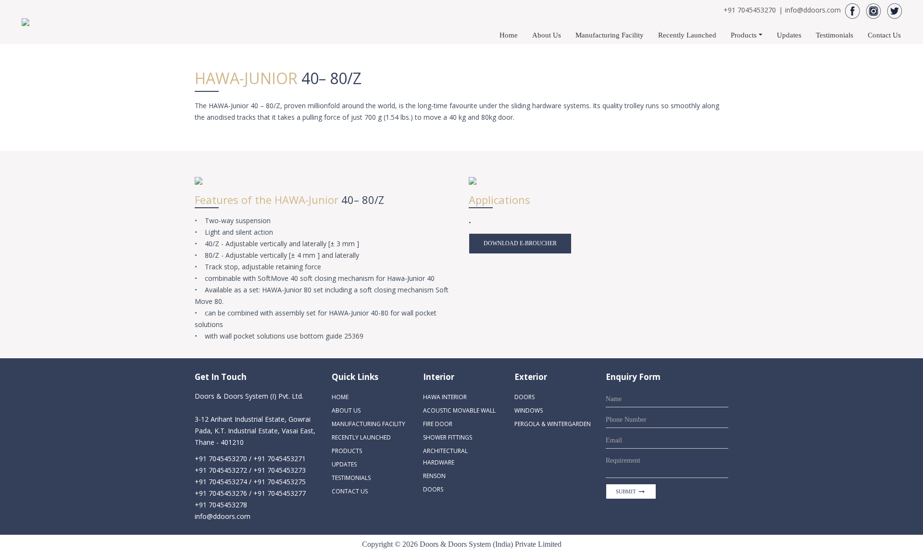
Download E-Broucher (520, 243)
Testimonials (834, 35)
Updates (789, 35)
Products (744, 35)
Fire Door (437, 424)
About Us (546, 35)
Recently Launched (687, 35)
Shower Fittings (447, 437)
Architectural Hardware (445, 456)
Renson (434, 476)
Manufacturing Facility (609, 35)
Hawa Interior (445, 397)
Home (508, 35)
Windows (528, 410)
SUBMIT (631, 491)
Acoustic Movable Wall (459, 410)
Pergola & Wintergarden (552, 424)
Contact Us (884, 35)
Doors (433, 489)
